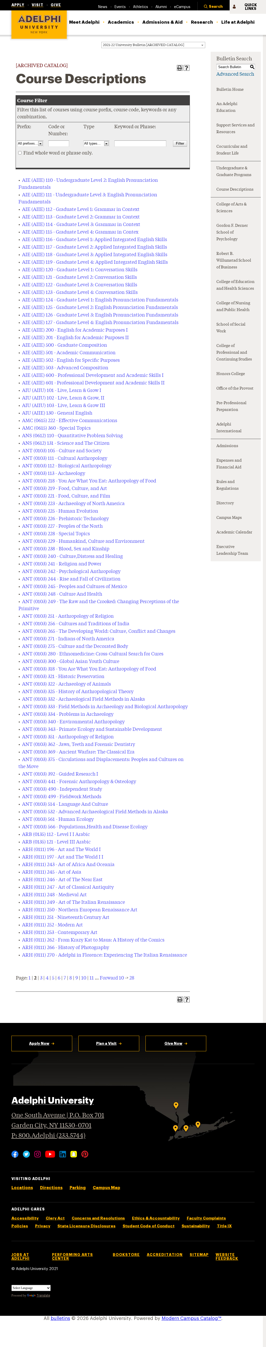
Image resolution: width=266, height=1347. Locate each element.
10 (83, 978)
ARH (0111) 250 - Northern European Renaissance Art (79, 910)
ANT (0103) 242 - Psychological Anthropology (71, 571)
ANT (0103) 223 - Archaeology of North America (73, 503)
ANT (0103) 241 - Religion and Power (61, 564)
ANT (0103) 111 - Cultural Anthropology (64, 458)
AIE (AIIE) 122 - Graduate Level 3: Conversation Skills (79, 285)
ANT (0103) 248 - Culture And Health (62, 594)
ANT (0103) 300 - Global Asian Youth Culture (70, 661)
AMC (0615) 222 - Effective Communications (69, 420)
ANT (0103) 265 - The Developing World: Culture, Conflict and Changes (98, 631)
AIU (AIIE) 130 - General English (57, 413)
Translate (43, 1295)
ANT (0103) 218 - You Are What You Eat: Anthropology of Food (89, 481)
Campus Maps (229, 518)
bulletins (60, 1318)
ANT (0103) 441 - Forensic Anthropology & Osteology (79, 781)
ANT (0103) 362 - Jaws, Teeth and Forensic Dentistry (78, 744)
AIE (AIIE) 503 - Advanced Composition (65, 368)
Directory (225, 503)
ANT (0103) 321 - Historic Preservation (63, 676)
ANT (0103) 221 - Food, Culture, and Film (66, 496)
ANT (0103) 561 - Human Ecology (58, 819)
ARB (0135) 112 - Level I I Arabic (56, 834)
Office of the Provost (235, 389)
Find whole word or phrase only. (58, 153)
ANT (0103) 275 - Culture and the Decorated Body (75, 646)
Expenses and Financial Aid (229, 464)
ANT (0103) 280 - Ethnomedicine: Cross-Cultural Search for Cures (92, 654)
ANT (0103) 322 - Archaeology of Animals (66, 684)
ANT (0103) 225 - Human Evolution (60, 511)
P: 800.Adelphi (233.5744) (48, 1136)
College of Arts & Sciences (231, 208)
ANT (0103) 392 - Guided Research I (60, 774)
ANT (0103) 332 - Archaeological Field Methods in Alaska (83, 699)
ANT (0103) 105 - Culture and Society (62, 451)
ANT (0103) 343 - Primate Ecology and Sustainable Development (92, 729)
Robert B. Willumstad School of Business (233, 260)
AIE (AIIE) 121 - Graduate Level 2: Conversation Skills (79, 277)
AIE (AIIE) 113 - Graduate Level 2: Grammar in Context (81, 217)
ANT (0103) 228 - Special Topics (56, 534)
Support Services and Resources (235, 129)
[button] (213, 7)
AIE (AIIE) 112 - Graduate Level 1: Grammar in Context (80, 209)
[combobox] (153, 45)
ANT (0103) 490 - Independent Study (62, 789)
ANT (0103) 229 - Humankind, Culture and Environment (83, 541)
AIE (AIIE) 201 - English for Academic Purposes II (75, 338)
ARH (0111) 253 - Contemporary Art (59, 932)
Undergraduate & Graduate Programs (233, 171)
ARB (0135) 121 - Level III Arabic (56, 842)
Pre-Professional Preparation (231, 406)
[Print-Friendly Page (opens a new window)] (180, 68)
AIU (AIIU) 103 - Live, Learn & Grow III (63, 405)
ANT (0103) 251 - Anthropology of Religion (68, 616)
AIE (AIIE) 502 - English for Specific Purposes (71, 360)
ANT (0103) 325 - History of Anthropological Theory (78, 691)
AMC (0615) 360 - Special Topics (56, 428)
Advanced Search (235, 74)
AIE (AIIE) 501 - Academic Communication (69, 353)
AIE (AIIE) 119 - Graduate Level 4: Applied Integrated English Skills (95, 262)
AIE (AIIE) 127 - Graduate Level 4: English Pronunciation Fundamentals (100, 322)
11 (92, 978)
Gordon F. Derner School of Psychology (232, 232)
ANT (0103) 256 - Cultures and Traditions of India (75, 624)
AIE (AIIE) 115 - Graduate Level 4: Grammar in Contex (80, 232)
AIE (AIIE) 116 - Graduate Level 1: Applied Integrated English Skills (94, 239)
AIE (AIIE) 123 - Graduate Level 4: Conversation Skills (80, 292)
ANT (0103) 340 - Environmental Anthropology (73, 722)
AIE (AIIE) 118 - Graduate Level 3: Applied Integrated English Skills (94, 255)
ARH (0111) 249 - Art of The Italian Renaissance (73, 902)
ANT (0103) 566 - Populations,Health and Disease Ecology (85, 827)
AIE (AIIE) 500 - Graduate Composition (64, 345)
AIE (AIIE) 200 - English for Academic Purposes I (75, 330)
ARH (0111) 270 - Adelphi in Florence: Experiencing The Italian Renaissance (104, 955)
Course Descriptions (235, 190)
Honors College (230, 374)
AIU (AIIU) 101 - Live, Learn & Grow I (61, 390)
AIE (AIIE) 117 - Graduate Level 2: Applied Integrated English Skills (94, 247)
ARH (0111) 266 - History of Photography (65, 947)
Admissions (227, 446)
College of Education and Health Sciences (235, 285)
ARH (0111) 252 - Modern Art (52, 925)
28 (131, 978)
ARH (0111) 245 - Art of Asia (51, 872)
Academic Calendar (234, 532)
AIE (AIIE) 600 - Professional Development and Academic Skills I (93, 375)
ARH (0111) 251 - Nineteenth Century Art (65, 917)
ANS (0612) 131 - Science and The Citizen (66, 443)
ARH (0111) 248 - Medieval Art (54, 895)
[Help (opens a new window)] (186, 68)
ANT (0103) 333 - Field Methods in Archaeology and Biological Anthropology (105, 707)
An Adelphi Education (226, 107)
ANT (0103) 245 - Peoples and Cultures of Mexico (74, 586)
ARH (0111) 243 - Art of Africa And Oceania (68, 864)
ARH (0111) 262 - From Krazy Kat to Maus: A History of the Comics (93, 940)
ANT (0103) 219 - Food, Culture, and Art (64, 488)
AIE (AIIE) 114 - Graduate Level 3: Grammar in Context (81, 224)
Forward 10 (112, 978)
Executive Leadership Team (232, 550)
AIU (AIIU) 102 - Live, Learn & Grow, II (63, 398)
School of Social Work (230, 328)
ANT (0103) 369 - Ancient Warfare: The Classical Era (78, 752)
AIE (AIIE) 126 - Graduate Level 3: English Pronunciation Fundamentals (100, 315)
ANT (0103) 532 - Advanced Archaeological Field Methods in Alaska (95, 812)
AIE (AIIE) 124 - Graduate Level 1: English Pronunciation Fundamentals (100, 300)
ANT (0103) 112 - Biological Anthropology (66, 466)
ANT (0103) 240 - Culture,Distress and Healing (72, 556)
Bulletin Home (230, 90)
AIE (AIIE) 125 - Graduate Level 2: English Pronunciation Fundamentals (100, 307)
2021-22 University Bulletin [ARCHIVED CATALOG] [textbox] (143, 45)
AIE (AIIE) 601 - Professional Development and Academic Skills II (93, 383)
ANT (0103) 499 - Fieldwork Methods (61, 797)
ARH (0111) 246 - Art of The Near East (62, 880)
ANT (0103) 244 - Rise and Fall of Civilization (71, 579)
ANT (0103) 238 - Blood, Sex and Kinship (65, 549)
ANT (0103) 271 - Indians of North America (68, 639)
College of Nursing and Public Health (233, 306)
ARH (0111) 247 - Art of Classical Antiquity (68, 887)
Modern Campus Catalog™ (191, 1318)
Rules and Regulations (227, 485)
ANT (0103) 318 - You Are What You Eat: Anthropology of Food (89, 669)
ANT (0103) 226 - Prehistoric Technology (65, 519)
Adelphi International (229, 428)
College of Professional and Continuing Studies (234, 353)
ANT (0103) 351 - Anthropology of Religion (68, 737)
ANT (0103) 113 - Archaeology (53, 473)
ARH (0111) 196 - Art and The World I (61, 849)
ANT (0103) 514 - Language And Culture (65, 804)
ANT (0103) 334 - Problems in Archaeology (68, 714)
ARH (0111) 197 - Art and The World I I (62, 857)
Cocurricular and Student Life (231, 150)
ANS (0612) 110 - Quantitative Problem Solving (72, 436)
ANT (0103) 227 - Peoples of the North (62, 526)
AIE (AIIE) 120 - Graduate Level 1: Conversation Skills (79, 270)
